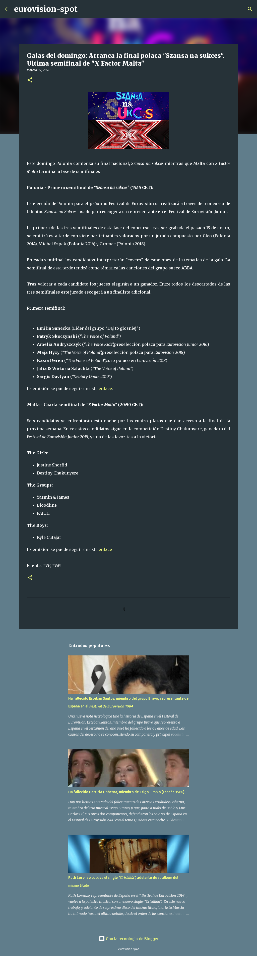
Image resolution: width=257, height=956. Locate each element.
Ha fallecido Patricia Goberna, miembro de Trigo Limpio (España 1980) (126, 792)
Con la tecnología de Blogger (131, 938)
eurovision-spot (46, 9)
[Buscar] (85, 9)
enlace (105, 388)
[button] (30, 80)
